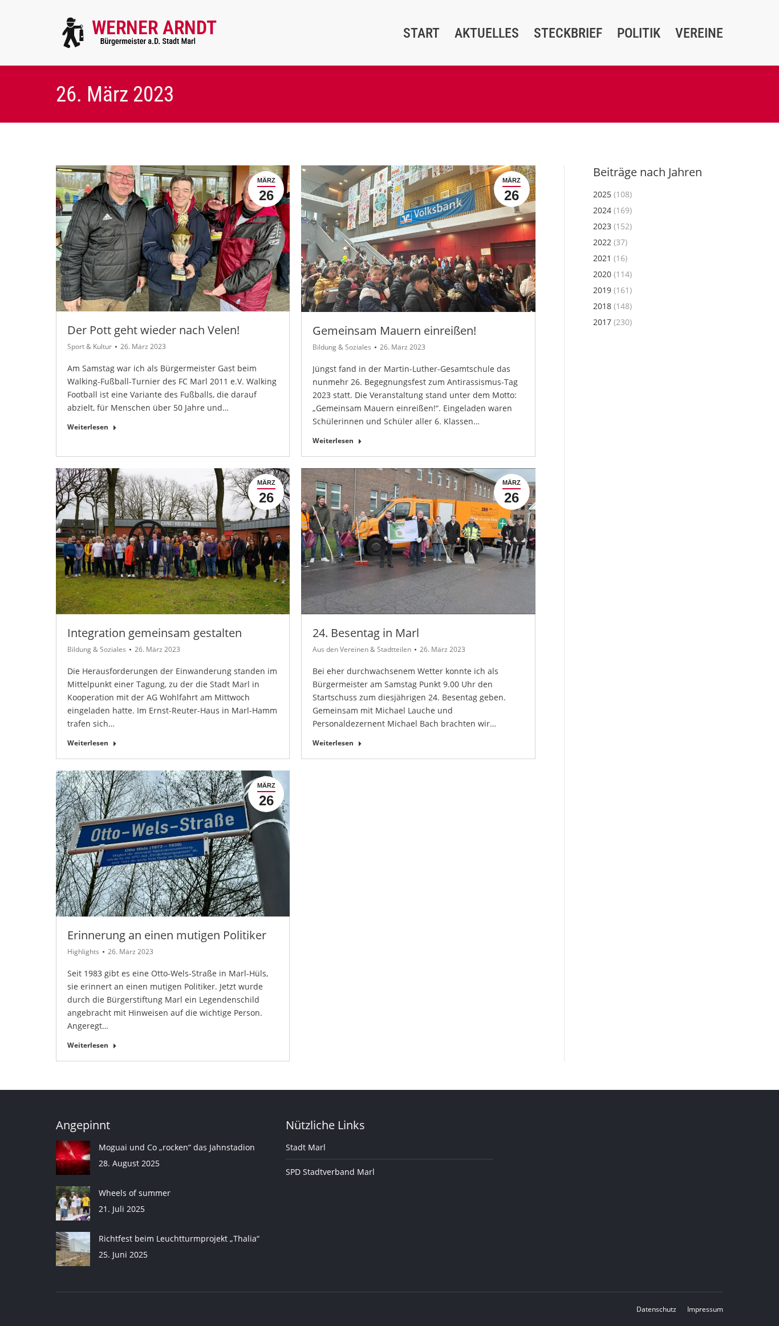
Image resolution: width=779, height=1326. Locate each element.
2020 (602, 274)
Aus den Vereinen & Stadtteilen (362, 649)
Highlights (83, 951)
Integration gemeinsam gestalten (154, 632)
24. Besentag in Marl (366, 632)
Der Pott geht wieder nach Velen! (153, 330)
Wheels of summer (135, 1192)
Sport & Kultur (89, 346)
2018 (602, 306)
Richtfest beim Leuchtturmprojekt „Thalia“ (179, 1238)
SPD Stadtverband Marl (330, 1171)
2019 (602, 290)
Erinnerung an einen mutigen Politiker (166, 935)
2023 (602, 226)
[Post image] (73, 1158)
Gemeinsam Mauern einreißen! (394, 330)
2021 (602, 258)
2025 (602, 194)
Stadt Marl (306, 1147)
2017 (602, 322)
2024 (602, 210)
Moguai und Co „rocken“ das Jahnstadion (177, 1147)
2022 (602, 242)
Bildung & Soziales (342, 347)
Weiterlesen (87, 427)
